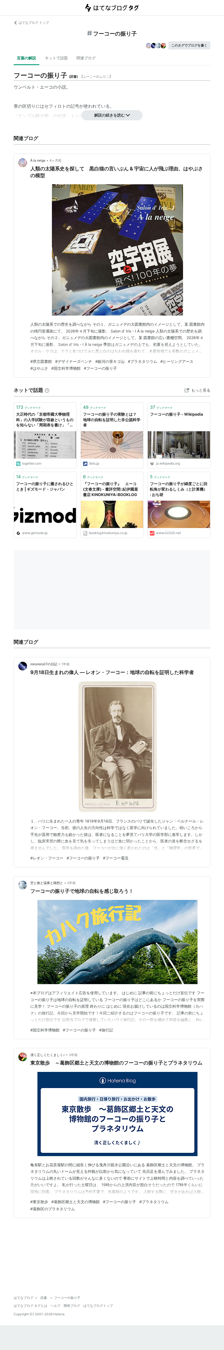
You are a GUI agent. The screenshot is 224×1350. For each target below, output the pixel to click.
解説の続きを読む (109, 115)
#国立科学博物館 (66, 368)
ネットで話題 (56, 58)
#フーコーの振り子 (100, 368)
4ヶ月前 (55, 160)
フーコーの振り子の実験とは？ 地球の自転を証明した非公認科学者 (111, 419)
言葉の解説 (26, 58)
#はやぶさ (39, 368)
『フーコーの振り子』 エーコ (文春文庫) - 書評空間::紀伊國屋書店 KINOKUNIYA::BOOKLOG (111, 489)
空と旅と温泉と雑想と (46, 883)
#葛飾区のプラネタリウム (52, 1208)
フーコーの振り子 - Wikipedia (176, 414)
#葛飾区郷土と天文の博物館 (75, 1201)
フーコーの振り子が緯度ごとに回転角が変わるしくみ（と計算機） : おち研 (178, 489)
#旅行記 (106, 1030)
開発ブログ (72, 1306)
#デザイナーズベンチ (73, 361)
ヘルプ (55, 1306)
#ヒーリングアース (176, 361)
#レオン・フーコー (46, 858)
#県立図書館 (41, 361)
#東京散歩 (39, 1201)
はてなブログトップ (98, 1306)
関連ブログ (86, 58)
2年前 (71, 883)
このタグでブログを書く (189, 45)
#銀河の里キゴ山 (110, 361)
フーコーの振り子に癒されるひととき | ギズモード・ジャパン (44, 486)
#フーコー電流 (115, 858)
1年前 (65, 664)
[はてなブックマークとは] (47, 390)
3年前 (73, 1055)
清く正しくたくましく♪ (47, 1055)
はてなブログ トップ (34, 23)
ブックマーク (28, 407)
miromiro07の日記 (43, 664)
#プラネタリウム (142, 361)
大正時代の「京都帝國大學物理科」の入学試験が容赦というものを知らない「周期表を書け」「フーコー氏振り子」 (44, 420)
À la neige (37, 160)
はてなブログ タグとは (30, 1306)
